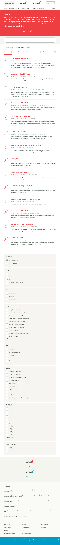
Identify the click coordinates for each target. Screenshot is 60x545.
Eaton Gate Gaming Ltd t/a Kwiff (21, 186)
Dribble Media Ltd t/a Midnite (20, 58)
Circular (11, 395)
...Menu (53, 8)
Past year (11, 280)
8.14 (11, 426)
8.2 (10, 420)
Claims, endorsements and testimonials (19, 313)
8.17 (11, 429)
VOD (11, 389)
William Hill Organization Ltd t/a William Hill (25, 199)
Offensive (11, 355)
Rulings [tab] (8, 52)
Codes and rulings (26, 8)
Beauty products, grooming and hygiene (19, 318)
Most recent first (13, 263)
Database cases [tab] (49, 52)
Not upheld (12, 296)
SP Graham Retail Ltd (18, 238)
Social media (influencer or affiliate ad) (19, 377)
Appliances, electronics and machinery (18, 333)
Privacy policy (7, 527)
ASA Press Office (26, 533)
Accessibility (7, 524)
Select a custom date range (16, 282)
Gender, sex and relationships (16, 327)
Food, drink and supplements (16, 310)
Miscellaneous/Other (14, 358)
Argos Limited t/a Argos (19, 87)
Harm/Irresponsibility (14, 352)
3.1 (10, 408)
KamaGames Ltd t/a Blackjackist (22, 224)
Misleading (11, 349)
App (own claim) (14, 380)
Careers (24, 524)
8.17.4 (11, 434)
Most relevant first (13, 260)
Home (5, 8)
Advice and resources (38, 8)
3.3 (10, 411)
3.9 (10, 414)
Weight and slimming (14, 336)
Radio (11, 392)
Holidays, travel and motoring (16, 324)
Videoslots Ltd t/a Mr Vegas (20, 74)
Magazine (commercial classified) (18, 398)
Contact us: (7, 486)
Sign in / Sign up (9, 3)
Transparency (25, 527)
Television (12, 383)
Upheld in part (13, 299)
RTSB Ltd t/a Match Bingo (19, 132)
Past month (12, 277)
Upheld (12, 293)
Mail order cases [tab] (35, 52)
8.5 (10, 423)
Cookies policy (7, 530)
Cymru (23, 530)
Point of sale (13, 386)
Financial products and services (17, 321)
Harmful (11, 361)
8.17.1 (11, 432)
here (7, 516)
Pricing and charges (14, 330)
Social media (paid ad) (15, 371)
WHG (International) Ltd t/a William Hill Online (26, 145)
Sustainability (43, 527)
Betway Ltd (14, 159)
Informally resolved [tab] (20, 52)
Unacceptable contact (9, 533)
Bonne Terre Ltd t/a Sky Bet (20, 172)
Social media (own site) (15, 374)
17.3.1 (11, 448)
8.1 (10, 417)
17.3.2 (11, 450)
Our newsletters (44, 524)
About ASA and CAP (14, 8)
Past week (11, 274)
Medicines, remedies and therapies (18, 315)
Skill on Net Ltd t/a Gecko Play (21, 116)
